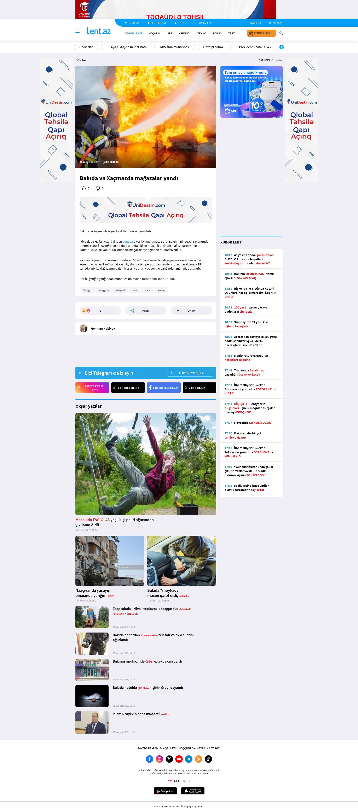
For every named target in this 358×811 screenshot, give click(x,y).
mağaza (104, 290)
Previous (76, 47)
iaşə (134, 290)
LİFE (169, 33)
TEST (231, 33)
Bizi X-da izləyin (197, 387)
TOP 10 (217, 33)
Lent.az (128, 241)
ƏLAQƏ (164, 748)
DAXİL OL (256, 23)
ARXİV (173, 748)
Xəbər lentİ (133, 33)
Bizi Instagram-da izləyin (94, 387)
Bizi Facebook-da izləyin (165, 387)
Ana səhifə (264, 59)
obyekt (120, 290)
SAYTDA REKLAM (148, 748)
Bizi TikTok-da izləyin (128, 387)
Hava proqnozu (90, 47)
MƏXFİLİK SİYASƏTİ (208, 748)
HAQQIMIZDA (187, 748)
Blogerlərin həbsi (173, 47)
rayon (147, 290)
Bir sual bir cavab (236, 47)
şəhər (161, 290)
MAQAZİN (154, 33)
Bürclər (204, 47)
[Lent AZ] (99, 31)
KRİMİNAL (185, 33)
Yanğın (87, 290)
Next (281, 47)
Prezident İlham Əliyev (131, 47)
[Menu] (77, 31)
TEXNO (201, 33)
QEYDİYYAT (276, 23)
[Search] (281, 32)
